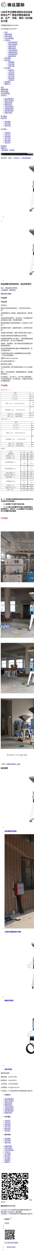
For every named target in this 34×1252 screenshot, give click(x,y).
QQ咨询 (11, 150)
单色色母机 (8, 1069)
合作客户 (11, 80)
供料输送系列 (12, 52)
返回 (18, 764)
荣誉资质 (11, 74)
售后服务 (11, 62)
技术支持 (8, 60)
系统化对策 (12, 46)
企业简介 (11, 70)
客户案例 (8, 58)
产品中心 (8, 40)
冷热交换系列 (12, 50)
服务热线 (4, 150)
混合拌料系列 (12, 42)
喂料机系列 (12, 48)
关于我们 (8, 68)
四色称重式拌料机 (11, 831)
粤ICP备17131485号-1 (8, 1212)
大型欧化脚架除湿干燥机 (13, 932)
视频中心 (8, 84)
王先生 (7, 1223)
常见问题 (11, 64)
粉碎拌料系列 (12, 54)
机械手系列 (12, 56)
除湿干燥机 (8, 36)
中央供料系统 (9, 38)
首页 (6, 32)
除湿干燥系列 (12, 44)
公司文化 (11, 72)
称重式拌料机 (12, 764)
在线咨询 (4, 290)
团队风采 (11, 78)
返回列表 (11, 290)
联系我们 (8, 82)
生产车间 (11, 76)
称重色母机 (8, 34)
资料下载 (11, 66)
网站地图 (19, 1212)
